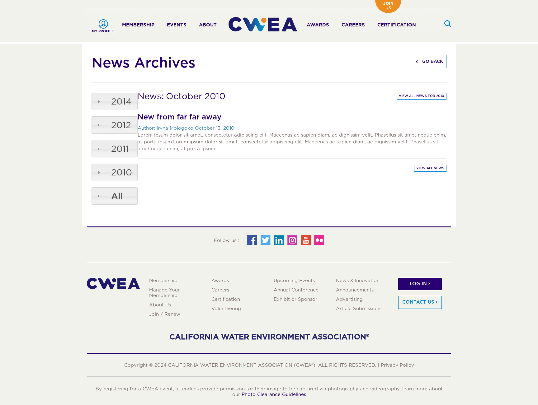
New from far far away (179, 116)
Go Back (432, 61)
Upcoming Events (294, 280)
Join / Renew (164, 314)
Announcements (355, 290)
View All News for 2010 (421, 96)
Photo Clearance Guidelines (274, 394)
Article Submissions (358, 308)
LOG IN (418, 283)
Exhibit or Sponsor (295, 299)
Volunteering (226, 308)
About (208, 25)
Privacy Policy (397, 365)
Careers (353, 25)
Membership (138, 25)
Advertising (349, 299)
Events (176, 25)
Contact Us (418, 302)
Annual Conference (296, 290)
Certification (396, 25)
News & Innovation (358, 280)
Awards (318, 25)
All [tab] (117, 196)
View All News (430, 168)
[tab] (115, 101)
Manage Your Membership (164, 292)
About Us (160, 305)
